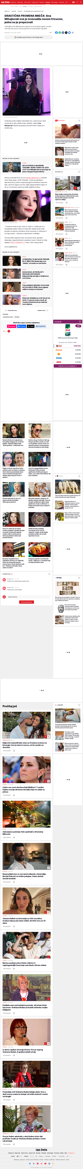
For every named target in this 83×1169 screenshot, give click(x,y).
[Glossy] (41, 1156)
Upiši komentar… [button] (13, 597)
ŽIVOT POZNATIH (17, 242)
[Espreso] (26, 1156)
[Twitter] (33, 1163)
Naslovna (7, 11)
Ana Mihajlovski (8, 317)
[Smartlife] (47, 1156)
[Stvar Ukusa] (69, 1156)
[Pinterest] (37, 1163)
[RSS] (53, 1163)
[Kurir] (13, 1156)
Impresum (22, 1159)
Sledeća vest (41, 310)
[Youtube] (45, 1163)
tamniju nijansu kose (33, 178)
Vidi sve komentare (26, 602)
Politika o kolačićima (49, 1159)
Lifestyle (13, 11)
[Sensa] (54, 1156)
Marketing (16, 1159)
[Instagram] (41, 1163)
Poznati (20, 11)
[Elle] (32, 1156)
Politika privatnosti (60, 1159)
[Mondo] (19, 1156)
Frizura (17, 317)
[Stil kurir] (36, 1156)
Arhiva (67, 1159)
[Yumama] (61, 1156)
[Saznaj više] (79, 120)
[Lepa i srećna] (5, 2)
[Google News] (49, 1163)
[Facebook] (29, 1163)
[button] (51, 32)
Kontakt (41, 1159)
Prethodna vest (12, 310)
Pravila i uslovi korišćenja (32, 1159)
